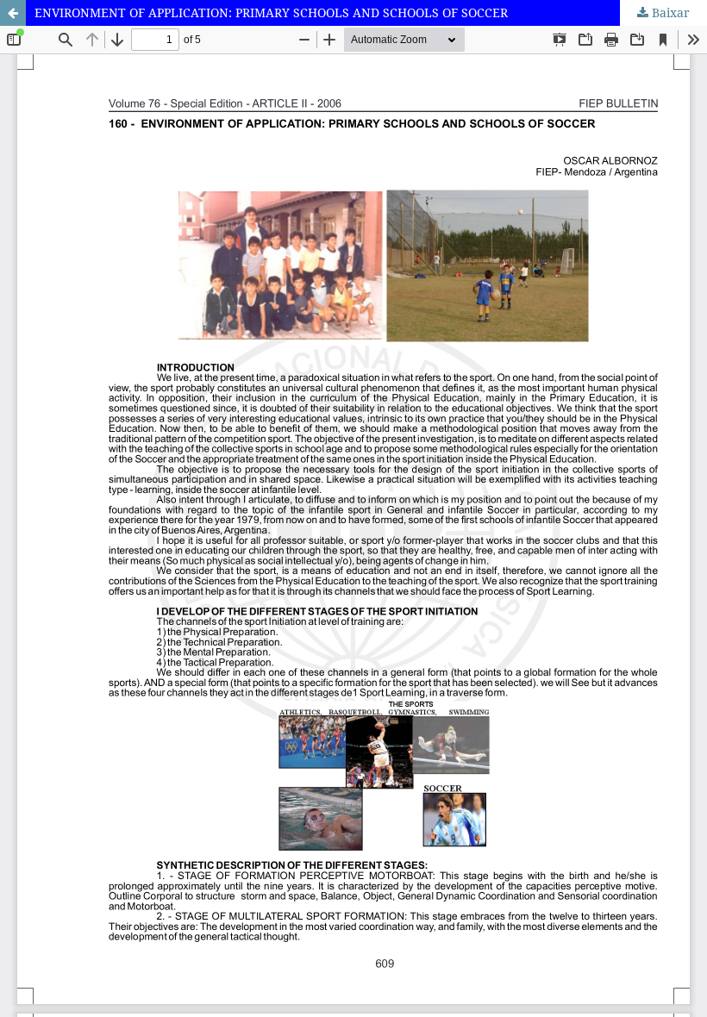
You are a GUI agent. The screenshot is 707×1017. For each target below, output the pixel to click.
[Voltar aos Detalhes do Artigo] (13, 13)
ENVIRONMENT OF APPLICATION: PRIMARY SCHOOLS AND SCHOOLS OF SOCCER (271, 12)
